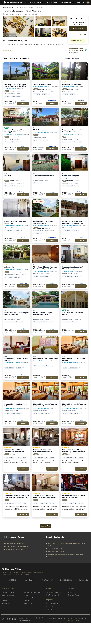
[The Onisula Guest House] (45, 71)
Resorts (26, 600)
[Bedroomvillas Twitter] (43, 618)
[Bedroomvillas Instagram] (40, 618)
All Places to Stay (8, 592)
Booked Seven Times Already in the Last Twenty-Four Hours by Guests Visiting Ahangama (73, 496)
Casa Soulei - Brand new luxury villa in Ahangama (44, 222)
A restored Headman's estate (43, 175)
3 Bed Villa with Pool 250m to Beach (72, 313)
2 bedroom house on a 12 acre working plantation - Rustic (15, 131)
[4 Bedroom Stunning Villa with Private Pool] (16, 208)
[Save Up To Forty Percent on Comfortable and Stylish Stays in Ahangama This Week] (45, 482)
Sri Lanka (19, 7)
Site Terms (61, 618)
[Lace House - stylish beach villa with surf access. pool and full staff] (16, 71)
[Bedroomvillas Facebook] (37, 618)
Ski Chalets (6, 603)
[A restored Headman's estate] (45, 162)
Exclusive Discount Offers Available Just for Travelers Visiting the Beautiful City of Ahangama (14, 451)
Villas (26, 595)
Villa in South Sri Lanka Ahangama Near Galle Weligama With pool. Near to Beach (45, 268)
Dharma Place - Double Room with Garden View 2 (45, 405)
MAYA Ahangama (39, 130)
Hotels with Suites (30, 598)
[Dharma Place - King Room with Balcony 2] (74, 345)
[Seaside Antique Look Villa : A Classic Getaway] (74, 254)
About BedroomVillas (53, 592)
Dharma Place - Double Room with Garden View (74, 405)
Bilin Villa (7, 175)
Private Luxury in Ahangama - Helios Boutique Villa (43, 313)
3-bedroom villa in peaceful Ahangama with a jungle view (72, 222)
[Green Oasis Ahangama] (74, 162)
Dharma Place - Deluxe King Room (45, 358)
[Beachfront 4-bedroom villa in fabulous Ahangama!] (74, 117)
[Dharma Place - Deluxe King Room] (45, 345)
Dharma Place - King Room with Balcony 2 (73, 359)
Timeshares (28, 603)
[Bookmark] (5, 18)
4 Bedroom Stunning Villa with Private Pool (15, 222)
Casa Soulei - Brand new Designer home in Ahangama (16, 313)
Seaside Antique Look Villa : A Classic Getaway (72, 268)
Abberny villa (9, 267)
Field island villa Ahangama (71, 84)
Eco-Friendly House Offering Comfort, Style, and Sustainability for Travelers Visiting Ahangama (74, 451)
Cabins (4, 598)
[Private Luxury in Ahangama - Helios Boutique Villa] (45, 299)
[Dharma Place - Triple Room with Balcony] (16, 345)
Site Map (49, 609)
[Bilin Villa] (16, 162)
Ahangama (39, 7)
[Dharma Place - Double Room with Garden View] (74, 391)
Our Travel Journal (52, 595)
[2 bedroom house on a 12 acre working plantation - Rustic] (16, 117)
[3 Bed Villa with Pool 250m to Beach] (74, 299)
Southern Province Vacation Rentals (17, 546)
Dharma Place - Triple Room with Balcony (16, 359)
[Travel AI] (9, 619)
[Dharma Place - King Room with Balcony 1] (16, 391)
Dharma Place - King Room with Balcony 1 (15, 405)
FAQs (70, 592)
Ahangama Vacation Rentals (15, 543)
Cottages (5, 600)
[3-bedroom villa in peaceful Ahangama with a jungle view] (74, 208)
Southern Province (29, 7)
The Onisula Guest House (42, 84)
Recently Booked (52, 603)
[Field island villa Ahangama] (74, 71)
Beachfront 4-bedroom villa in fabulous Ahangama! (72, 131)
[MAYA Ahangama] (45, 117)
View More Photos (10, 35)
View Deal (23, 103)
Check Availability (78, 28)
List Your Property (74, 595)
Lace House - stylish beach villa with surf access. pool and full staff (15, 85)
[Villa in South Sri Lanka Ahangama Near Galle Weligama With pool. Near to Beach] (45, 254)
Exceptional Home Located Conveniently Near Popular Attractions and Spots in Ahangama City (42, 451)
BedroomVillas (79, 618)
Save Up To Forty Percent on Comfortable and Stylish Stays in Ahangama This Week (44, 496)
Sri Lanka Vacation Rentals (14, 549)
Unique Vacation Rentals (32, 592)
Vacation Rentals (8, 595)
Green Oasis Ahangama (70, 175)
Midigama (14, 88)
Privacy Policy (51, 618)
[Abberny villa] (16, 254)
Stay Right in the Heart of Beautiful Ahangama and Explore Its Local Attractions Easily (16, 496)
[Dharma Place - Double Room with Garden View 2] (45, 391)
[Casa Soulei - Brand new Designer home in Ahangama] (16, 299)
